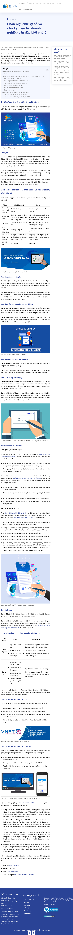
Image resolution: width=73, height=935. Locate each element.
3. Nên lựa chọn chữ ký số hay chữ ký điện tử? (16, 92)
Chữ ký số (7, 74)
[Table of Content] (47, 69)
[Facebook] (29, 933)
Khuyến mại (27, 911)
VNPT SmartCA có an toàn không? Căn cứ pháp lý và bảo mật (62, 72)
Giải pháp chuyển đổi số (15, 47)
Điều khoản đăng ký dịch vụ (9, 898)
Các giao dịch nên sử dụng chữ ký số (15, 94)
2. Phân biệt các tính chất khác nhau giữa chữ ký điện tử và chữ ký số (23, 76)
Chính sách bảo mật (7, 906)
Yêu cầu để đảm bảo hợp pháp (13, 88)
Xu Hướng (27, 905)
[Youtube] (33, 933)
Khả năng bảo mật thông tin (12, 78)
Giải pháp (27, 902)
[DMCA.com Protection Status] (49, 916)
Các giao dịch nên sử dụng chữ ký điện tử (17, 97)
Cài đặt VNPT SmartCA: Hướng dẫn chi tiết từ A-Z (61, 67)
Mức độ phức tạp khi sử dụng (13, 85)
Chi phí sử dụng (9, 90)
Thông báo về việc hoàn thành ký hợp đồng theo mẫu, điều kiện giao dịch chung (10, 917)
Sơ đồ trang (27, 914)
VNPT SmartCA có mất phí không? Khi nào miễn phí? (62, 62)
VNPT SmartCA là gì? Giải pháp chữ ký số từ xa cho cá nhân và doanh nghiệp (62, 79)
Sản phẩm (27, 908)
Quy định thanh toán (7, 909)
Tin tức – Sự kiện (29, 899)
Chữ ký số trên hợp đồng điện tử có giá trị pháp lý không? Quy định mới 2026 (62, 56)
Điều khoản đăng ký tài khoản (9, 911)
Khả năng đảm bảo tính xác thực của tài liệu (17, 81)
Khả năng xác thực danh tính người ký (15, 83)
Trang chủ (4, 47)
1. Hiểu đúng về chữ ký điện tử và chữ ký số (15, 72)
